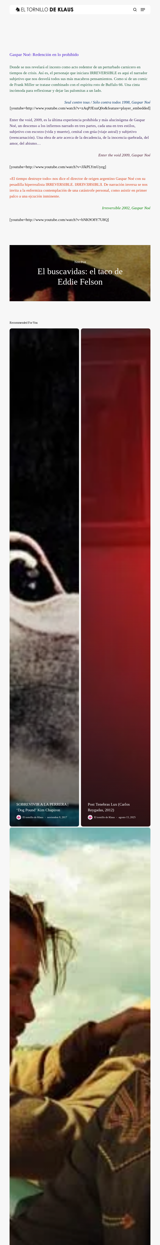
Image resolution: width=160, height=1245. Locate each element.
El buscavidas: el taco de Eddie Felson (80, 273)
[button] (143, 10)
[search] (135, 9)
